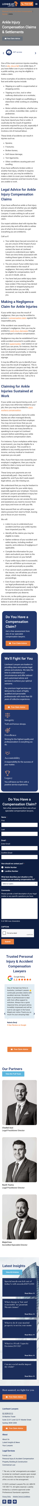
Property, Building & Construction (14, 1462)
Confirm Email (6, 853)
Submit (7, 942)
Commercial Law (8, 1465)
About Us (5, 1439)
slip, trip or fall (13, 66)
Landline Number (11, 871)
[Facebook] (15, 1502)
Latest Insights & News (11, 1442)
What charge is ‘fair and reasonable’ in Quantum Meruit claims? (16, 1304)
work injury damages (19, 331)
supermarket (15, 344)
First (3, 820)
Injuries (4, 14)
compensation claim (17, 318)
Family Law (6, 1455)
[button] (36, 4)
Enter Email (5, 844)
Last (3, 829)
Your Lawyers (7, 1446)
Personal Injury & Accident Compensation (17, 11)
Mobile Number (11, 867)
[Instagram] (9, 1502)
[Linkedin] (4, 1502)
